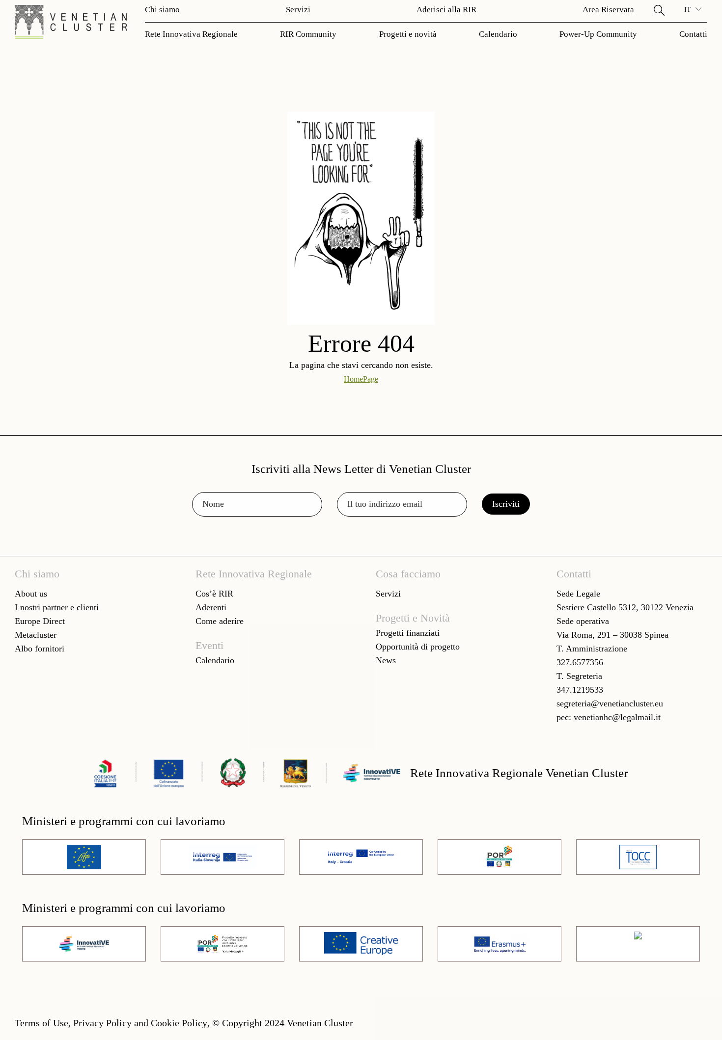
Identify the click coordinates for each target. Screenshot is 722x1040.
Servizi (298, 9)
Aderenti (210, 607)
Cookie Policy (179, 1022)
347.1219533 (579, 690)
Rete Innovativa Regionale (191, 34)
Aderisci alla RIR (446, 9)
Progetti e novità (408, 34)
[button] (659, 10)
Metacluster (35, 635)
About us (31, 593)
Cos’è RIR (214, 593)
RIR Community (308, 34)
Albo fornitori (39, 648)
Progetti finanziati (408, 633)
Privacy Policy (102, 1022)
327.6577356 (579, 662)
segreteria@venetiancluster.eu (609, 703)
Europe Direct (40, 621)
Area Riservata (608, 9)
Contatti (693, 34)
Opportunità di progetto (418, 646)
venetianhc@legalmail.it (617, 717)
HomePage (361, 379)
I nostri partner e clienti (57, 607)
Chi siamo (162, 9)
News (386, 660)
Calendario (498, 34)
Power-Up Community (598, 34)
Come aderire (219, 621)
